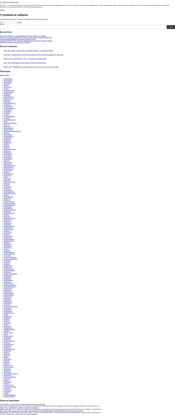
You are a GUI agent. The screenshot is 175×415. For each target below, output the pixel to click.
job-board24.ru (8, 190)
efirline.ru (6, 133)
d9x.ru (5, 121)
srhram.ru (6, 352)
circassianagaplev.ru (9, 108)
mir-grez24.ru (7, 246)
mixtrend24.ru (8, 247)
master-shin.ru (8, 233)
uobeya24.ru (7, 378)
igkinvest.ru (7, 180)
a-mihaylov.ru (8, 87)
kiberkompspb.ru (8, 197)
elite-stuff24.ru (8, 134)
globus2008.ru (8, 159)
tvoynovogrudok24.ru (10, 377)
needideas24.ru (8, 267)
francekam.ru (7, 152)
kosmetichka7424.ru (9, 205)
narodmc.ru (7, 264)
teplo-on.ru (7, 360)
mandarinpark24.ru (9, 226)
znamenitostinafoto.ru (10, 395)
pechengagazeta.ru (9, 293)
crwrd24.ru (7, 118)
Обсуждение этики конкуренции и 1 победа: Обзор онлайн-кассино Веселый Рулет (26, 37)
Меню (2, 10)
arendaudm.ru (8, 93)
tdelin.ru (6, 357)
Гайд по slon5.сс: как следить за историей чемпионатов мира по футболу (22, 404)
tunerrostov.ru (8, 375)
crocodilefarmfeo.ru (9, 116)
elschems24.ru (8, 138)
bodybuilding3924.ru (10, 103)
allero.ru (6, 85)
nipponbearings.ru (9, 269)
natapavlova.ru (8, 265)
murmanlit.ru (7, 260)
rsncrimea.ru (7, 318)
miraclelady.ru (8, 244)
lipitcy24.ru (7, 216)
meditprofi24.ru (8, 236)
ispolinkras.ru (7, 187)
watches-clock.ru (8, 385)
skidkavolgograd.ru (9, 341)
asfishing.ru (7, 95)
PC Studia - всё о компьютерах (9, 2)
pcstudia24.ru (7, 290)
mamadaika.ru (8, 223)
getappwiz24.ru (8, 157)
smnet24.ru (7, 342)
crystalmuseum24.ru (9, 120)
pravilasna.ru (7, 300)
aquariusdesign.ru (9, 92)
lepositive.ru (7, 211)
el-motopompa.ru (8, 136)
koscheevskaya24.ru (9, 203)
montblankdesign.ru (9, 252)
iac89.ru (6, 177)
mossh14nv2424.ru (9, 254)
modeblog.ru (7, 251)
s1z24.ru (6, 324)
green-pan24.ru (8, 162)
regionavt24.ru (8, 311)
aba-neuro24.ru (8, 80)
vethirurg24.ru (8, 382)
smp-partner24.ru (8, 344)
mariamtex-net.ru (8, 229)
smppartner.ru (7, 346)
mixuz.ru (6, 249)
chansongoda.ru (8, 106)
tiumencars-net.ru (9, 367)
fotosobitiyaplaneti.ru (10, 149)
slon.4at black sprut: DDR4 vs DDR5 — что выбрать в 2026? (34, 50)
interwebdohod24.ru (9, 182)
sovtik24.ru (7, 347)
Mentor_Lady (8, 67)
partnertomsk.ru (8, 288)
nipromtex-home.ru (9, 270)
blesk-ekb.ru (7, 102)
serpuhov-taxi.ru (8, 332)
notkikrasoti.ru (8, 275)
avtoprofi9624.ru (8, 97)
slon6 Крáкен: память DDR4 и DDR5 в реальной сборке (28, 63)
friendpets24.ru (8, 154)
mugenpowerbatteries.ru (11, 259)
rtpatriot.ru (7, 319)
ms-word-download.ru (10, 257)
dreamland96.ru (8, 129)
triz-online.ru (7, 372)
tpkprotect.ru (7, 370)
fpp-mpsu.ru (7, 151)
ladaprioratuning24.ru (10, 210)
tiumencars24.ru (8, 365)
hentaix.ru (6, 172)
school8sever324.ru (9, 329)
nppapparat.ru (8, 277)
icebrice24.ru (7, 179)
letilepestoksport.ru (9, 213)
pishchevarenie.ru (9, 295)
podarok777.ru (8, 296)
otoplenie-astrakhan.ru (10, 285)
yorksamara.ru (8, 390)
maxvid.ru (6, 234)
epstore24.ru (7, 141)
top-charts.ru (7, 369)
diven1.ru (6, 124)
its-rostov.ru (7, 188)
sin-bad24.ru (7, 339)
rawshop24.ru (8, 308)
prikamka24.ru (8, 301)
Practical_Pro (7, 59)
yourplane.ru (7, 391)
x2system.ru (7, 388)
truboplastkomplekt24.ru (11, 373)
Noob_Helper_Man (9, 50)
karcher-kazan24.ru (9, 192)
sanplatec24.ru (8, 328)
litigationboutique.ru (9, 218)
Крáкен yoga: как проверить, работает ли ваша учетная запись (19, 407)
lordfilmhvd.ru (8, 219)
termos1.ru (7, 362)
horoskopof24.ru (8, 174)
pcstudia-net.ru (8, 292)
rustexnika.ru (7, 323)
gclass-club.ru (8, 156)
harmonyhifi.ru (8, 170)
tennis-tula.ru (7, 359)
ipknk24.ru (7, 183)
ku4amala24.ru (8, 206)
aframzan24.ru (8, 82)
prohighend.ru (8, 303)
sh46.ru (6, 334)
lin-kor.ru (6, 215)
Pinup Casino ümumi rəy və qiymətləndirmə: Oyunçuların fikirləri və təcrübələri (23, 36)
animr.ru (6, 88)
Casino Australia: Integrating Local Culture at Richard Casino (17, 39)
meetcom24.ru (8, 237)
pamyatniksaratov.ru (9, 287)
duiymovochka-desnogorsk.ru (12, 131)
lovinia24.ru (7, 221)
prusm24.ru (7, 305)
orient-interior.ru (8, 283)
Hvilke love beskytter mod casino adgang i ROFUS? (15, 42)
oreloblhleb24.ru (8, 280)
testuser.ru (6, 364)
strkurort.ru (7, 354)
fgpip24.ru (7, 146)
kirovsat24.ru (7, 198)
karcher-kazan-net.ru (9, 193)
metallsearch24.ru (9, 241)
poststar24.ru (7, 298)
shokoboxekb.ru (8, 336)
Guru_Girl (7, 63)
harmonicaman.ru (9, 169)
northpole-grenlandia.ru (10, 274)
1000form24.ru (8, 79)
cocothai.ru (7, 113)
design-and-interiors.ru (10, 123)
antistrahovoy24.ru (9, 90)
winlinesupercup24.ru (10, 387)
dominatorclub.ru (8, 128)
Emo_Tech (7, 55)
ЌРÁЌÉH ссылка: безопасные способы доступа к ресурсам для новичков (35, 67)
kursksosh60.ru (8, 208)
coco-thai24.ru (8, 110)
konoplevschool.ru (9, 201)
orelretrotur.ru (7, 282)
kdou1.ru (6, 195)
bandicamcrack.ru (9, 98)
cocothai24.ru (7, 111)
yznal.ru (6, 393)
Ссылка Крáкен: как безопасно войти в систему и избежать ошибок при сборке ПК (37, 55)
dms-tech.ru (7, 126)
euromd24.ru (7, 142)
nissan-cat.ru (7, 272)
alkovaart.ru (7, 84)
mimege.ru (7, 242)
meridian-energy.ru (9, 239)
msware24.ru (7, 255)
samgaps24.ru (8, 326)
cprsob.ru (6, 115)
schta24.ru (7, 331)
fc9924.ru (6, 144)
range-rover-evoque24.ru (11, 306)
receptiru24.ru (8, 310)
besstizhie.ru (7, 100)
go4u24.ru (7, 161)
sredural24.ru (7, 350)
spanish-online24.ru (9, 349)
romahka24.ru (8, 316)
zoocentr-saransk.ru (9, 396)
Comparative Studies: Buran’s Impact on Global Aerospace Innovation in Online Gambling (26, 41)
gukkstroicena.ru (8, 167)
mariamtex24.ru (8, 228)
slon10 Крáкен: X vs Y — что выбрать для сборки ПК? (29, 59)
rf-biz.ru (6, 314)
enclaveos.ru (7, 139)
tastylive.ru (7, 355)
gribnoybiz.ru (7, 164)
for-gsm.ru (7, 147)
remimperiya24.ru (9, 313)
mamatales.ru (7, 224)
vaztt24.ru (6, 380)
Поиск (2, 24)
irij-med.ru (7, 185)
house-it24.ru (7, 175)
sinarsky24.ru (7, 337)
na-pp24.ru (7, 262)
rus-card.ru (7, 321)
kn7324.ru (7, 200)
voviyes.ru (7, 383)
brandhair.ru (7, 105)
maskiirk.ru (7, 231)
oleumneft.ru (7, 278)
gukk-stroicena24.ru (9, 165)
